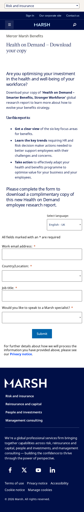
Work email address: (17, 246)
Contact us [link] (72, 15)
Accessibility (59, 483)
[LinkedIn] (52, 470)
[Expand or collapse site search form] (74, 24)
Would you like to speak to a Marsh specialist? (36, 308)
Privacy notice (21, 354)
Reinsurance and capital (23, 404)
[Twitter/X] (24, 470)
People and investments (23, 412)
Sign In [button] (30, 15)
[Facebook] (10, 470)
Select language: (58, 216)
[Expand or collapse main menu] (9, 24)
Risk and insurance (19, 396)
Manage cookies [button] (40, 490)
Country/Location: (15, 266)
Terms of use (14, 483)
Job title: (8, 288)
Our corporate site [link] (50, 15)
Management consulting (24, 420)
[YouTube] (38, 470)
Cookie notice (15, 490)
